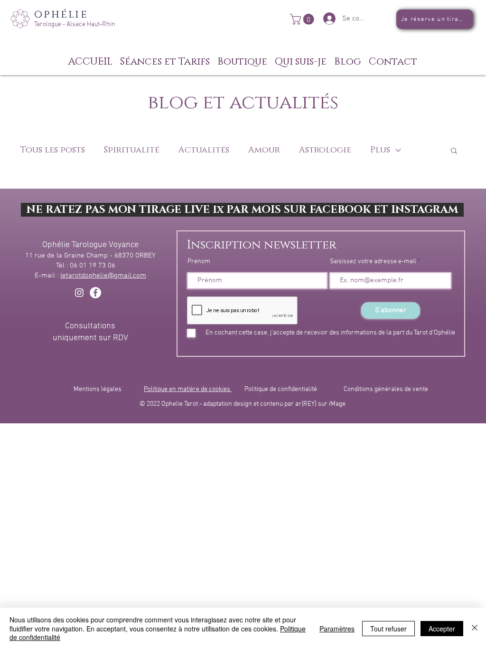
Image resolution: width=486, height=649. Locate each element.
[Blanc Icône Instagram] (79, 292)
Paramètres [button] (337, 628)
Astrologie (325, 150)
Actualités (203, 150)
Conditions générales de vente (386, 389)
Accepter (442, 628)
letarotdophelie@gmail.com (103, 275)
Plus (380, 150)
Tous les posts (52, 150)
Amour (264, 150)
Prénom (198, 261)
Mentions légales (98, 389)
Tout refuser (388, 628)
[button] (303, 19)
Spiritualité (131, 150)
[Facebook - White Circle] (95, 292)
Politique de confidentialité (280, 389)
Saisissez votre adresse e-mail (373, 261)
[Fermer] (474, 628)
